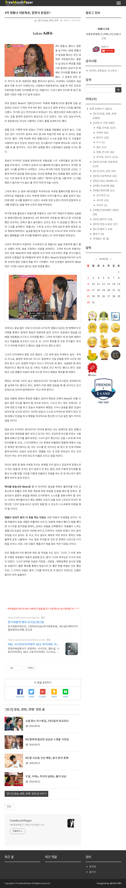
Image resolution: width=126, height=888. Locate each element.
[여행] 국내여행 (103, 186)
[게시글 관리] (20, 668)
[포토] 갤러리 (102, 219)
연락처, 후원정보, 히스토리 (103, 70)
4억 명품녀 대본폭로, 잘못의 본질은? (28, 13)
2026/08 (103, 259)
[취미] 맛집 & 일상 (105, 224)
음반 (101, 147)
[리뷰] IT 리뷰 (103, 123)
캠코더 (102, 137)
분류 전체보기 (100, 109)
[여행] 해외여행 (103, 190)
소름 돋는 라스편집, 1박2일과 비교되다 (47, 721)
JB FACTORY (115, 883)
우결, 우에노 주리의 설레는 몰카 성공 (45, 776)
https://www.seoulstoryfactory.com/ (26, 640)
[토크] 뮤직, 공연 (104, 171)
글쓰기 (92, 872)
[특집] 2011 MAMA (105, 181)
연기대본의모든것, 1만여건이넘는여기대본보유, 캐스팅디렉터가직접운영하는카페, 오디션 (43, 628)
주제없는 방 (100, 238)
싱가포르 (103, 195)
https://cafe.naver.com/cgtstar (24, 618)
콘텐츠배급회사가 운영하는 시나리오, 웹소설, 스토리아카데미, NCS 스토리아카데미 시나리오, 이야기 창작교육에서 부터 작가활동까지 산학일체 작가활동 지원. (33, 650)
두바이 (101, 205)
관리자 (92, 866)
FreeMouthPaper (21, 820)
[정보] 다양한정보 (104, 176)
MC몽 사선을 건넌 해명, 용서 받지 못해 (46, 758)
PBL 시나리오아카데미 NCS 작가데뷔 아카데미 (33, 644)
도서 (100, 142)
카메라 (102, 132)
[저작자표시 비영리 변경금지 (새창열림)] (41, 668)
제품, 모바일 (106, 128)
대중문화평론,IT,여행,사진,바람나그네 (27, 825)
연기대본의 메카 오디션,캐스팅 (26, 622)
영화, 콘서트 (105, 152)
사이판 (102, 200)
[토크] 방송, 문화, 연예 (48, 20)
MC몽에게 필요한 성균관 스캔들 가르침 (47, 739)
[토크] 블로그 (102, 229)
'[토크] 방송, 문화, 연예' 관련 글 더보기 (26, 793)
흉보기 (98, 234)
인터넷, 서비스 (107, 157)
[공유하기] (16, 668)
